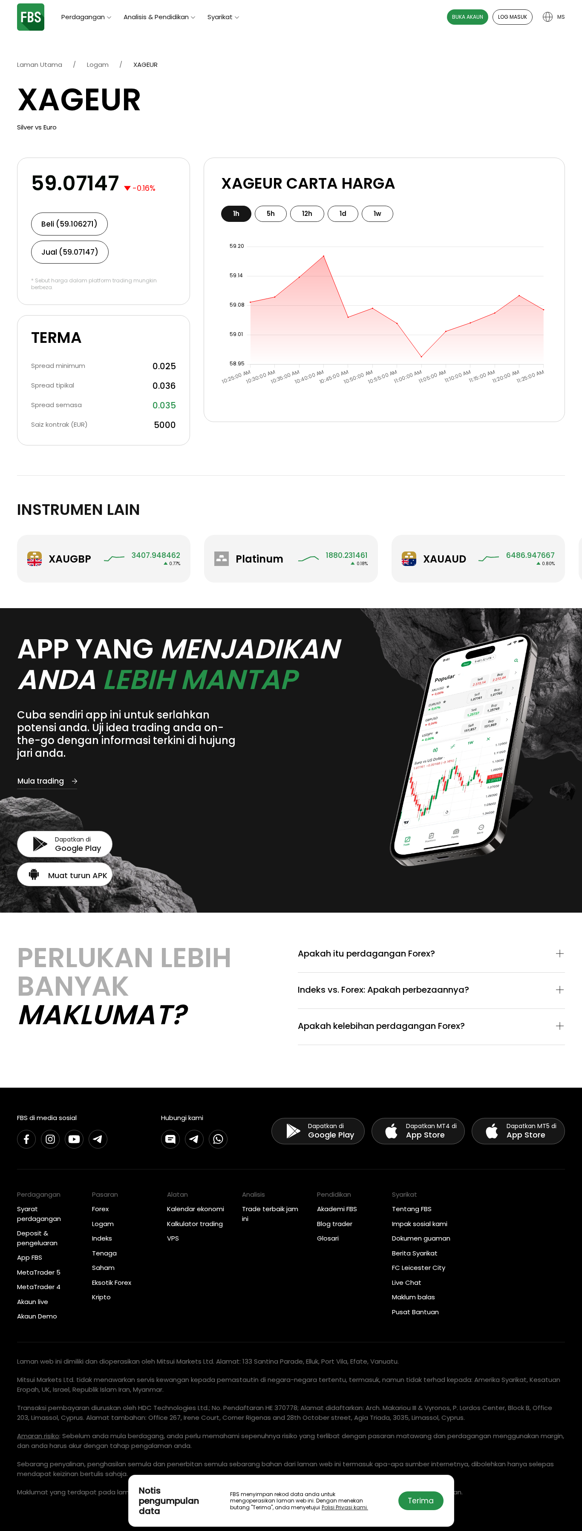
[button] (431, 954)
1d (343, 213)
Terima (421, 1501)
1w (377, 213)
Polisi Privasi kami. (345, 1507)
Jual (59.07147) (69, 252)
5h (271, 213)
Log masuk (512, 16)
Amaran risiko (38, 1435)
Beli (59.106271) (69, 224)
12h (307, 213)
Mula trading (40, 781)
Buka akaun (467, 16)
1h (236, 213)
